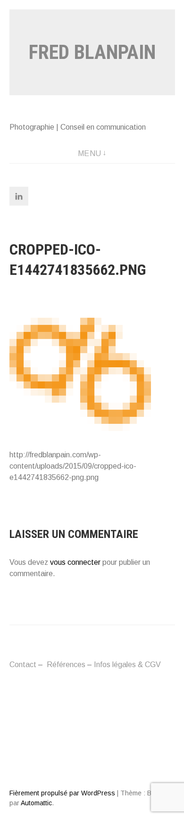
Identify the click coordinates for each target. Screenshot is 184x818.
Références (66, 665)
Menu (89, 153)
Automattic (36, 803)
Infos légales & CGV (127, 665)
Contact (22, 665)
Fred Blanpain (92, 52)
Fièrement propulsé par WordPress (62, 793)
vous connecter (75, 562)
